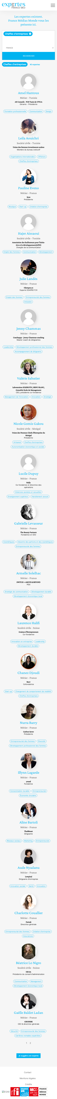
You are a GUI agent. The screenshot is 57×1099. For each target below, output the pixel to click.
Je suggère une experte (28, 1056)
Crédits (28, 1084)
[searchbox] (28, 40)
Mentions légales (28, 1078)
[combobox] (28, 37)
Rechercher (28, 56)
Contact (27, 1072)
